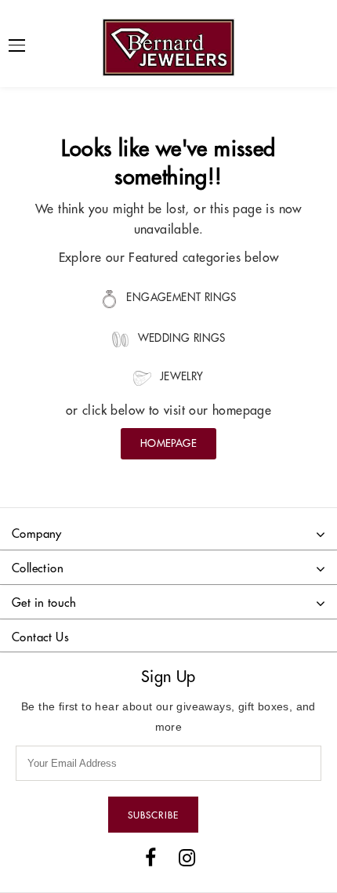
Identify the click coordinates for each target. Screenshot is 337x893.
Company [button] (37, 533)
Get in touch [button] (44, 602)
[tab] (168, 535)
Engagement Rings (180, 297)
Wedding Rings (180, 338)
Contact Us (40, 637)
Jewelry (179, 376)
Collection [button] (37, 568)
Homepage (168, 443)
